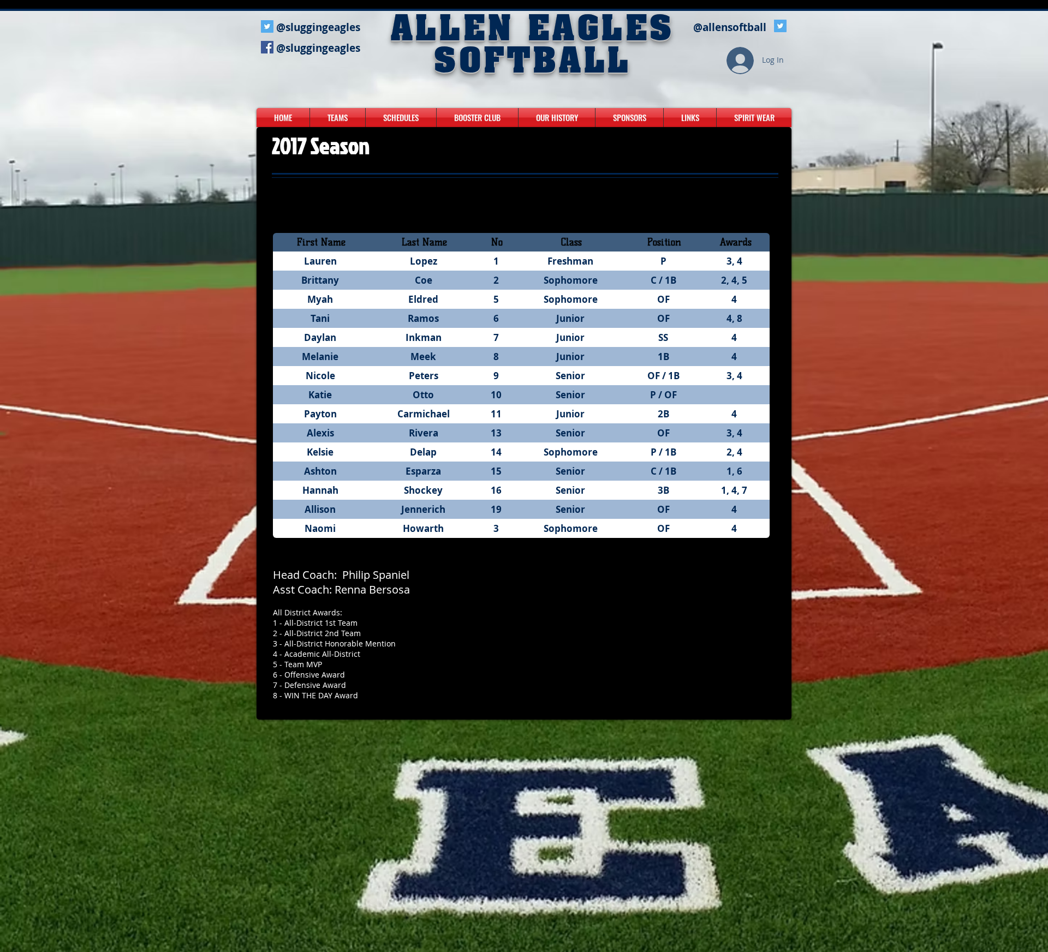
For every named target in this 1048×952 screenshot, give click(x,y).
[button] (337, 117)
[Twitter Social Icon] (267, 26)
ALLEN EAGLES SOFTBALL (533, 47)
